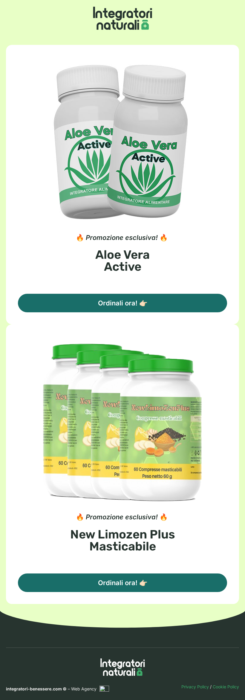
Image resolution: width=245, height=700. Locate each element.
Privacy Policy (195, 686)
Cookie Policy (226, 686)
